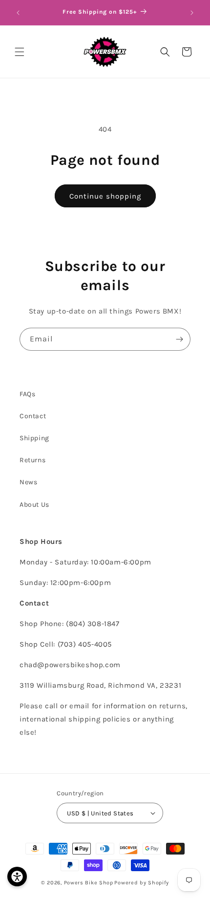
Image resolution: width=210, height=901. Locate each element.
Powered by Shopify (141, 882)
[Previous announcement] (18, 12)
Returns (32, 460)
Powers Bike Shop (88, 882)
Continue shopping (105, 196)
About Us (34, 504)
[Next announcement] (192, 12)
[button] (19, 52)
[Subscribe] (179, 339)
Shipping (34, 438)
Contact (33, 416)
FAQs (27, 394)
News (28, 482)
